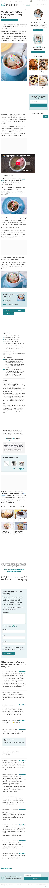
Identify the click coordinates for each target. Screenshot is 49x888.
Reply (15, 671)
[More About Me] (38, 39)
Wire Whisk (6, 466)
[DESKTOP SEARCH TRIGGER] (48, 4)
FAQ (22, 1)
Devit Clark (4, 853)
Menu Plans (43, 4)
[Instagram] (3, 1)
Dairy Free (10, 569)
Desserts (16, 569)
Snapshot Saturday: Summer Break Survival (21, 579)
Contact (20, 1)
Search (45, 116)
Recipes (28, 4)
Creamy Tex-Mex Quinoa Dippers (6, 578)
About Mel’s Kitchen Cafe (14, 1)
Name (4, 629)
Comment (5, 612)
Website (4, 641)
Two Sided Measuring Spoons (21, 468)
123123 (3, 671)
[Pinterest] (5, 1)
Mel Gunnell (6, 21)
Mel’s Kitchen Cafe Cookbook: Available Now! (40, 1)
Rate (9, 313)
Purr (47, 886)
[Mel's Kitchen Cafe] (10, 4)
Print (8, 310)
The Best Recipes (35, 4)
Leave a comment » (6, 868)
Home (8, 1)
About (23, 4)
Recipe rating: (6, 626)
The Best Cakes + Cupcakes (14, 571)
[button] (3, 304)
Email (4, 635)
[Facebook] (1, 1)
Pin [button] (20, 310)
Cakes (5, 569)
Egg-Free (22, 569)
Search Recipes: (38, 113)
